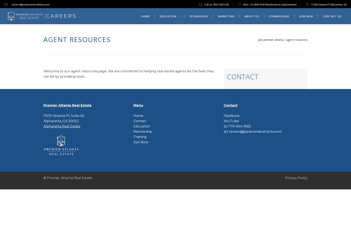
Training (140, 137)
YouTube (231, 121)
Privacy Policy (296, 178)
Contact (139, 121)
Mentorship (142, 132)
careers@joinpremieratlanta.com (30, 4)
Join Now (140, 142)
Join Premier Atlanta (271, 39)
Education (141, 126)
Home (138, 116)
